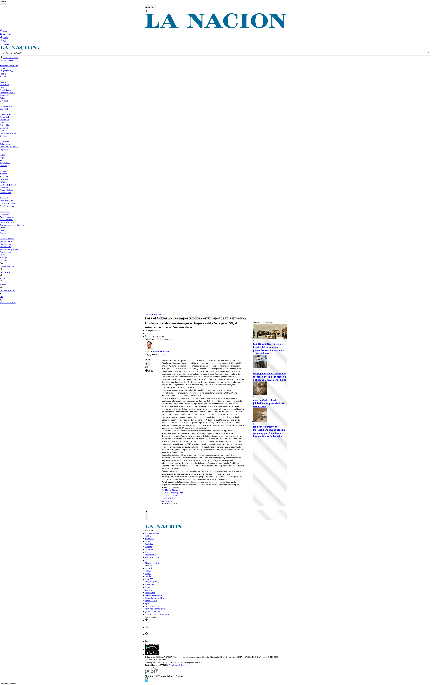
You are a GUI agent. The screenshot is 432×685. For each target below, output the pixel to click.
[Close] (146, 511)
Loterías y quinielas (8, 184)
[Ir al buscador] (147, 11)
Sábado (3, 228)
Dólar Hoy (4, 84)
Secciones (7, 34)
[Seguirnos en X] (146, 627)
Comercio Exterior (7, 92)
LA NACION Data (7, 71)
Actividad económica (173, 495)
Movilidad (4, 95)
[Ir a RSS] (146, 641)
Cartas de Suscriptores (9, 147)
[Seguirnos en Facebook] (146, 620)
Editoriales (4, 141)
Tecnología (4, 176)
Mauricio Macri (170, 498)
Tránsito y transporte (9, 65)
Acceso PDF (5, 211)
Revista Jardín (5, 252)
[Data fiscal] (146, 681)
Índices (3, 98)
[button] (216, 175)
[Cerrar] (38, 48)
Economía (160, 314)
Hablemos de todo (8, 133)
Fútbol (2, 155)
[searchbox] (215, 53)
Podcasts (4, 187)
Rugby (2, 157)
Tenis (2, 160)
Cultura (3, 122)
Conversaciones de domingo (12, 225)
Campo (3, 87)
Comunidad (5, 125)
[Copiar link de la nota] (146, 367)
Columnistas (5, 144)
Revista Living (5, 246)
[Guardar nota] (146, 360)
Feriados (3, 182)
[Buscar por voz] (428, 53)
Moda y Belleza (6, 190)
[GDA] (151, 673)
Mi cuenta (7, 44)
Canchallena (5, 163)
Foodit (5, 37)
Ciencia (3, 130)
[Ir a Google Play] (152, 649)
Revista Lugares (6, 244)
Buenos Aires (5, 114)
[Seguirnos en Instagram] (146, 634)
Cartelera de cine (7, 201)
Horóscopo (5, 179)
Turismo (3, 174)
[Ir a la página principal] (216, 27)
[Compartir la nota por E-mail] (152, 370)
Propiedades (5, 90)
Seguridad (4, 117)
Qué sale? (4, 198)
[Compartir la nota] (146, 364)
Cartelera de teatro (8, 203)
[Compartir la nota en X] (149, 370)
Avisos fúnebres (7, 217)
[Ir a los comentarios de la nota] (149, 360)
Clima (2, 68)
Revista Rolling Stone (9, 249)
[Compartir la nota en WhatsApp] (149, 364)
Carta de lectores (7, 222)
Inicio (5, 31)
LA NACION (150, 314)
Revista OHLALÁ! (7, 238)
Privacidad (183, 665)
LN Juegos (4, 171)
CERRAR (3, 1)
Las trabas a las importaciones (175, 493)
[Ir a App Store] (152, 654)
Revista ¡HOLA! (6, 241)
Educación (4, 119)
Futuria (3, 82)
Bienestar (4, 128)
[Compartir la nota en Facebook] (146, 370)
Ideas (2, 230)
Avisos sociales (6, 219)
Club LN (6, 41)
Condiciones (174, 665)
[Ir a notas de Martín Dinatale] (194, 345)
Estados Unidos (6, 106)
